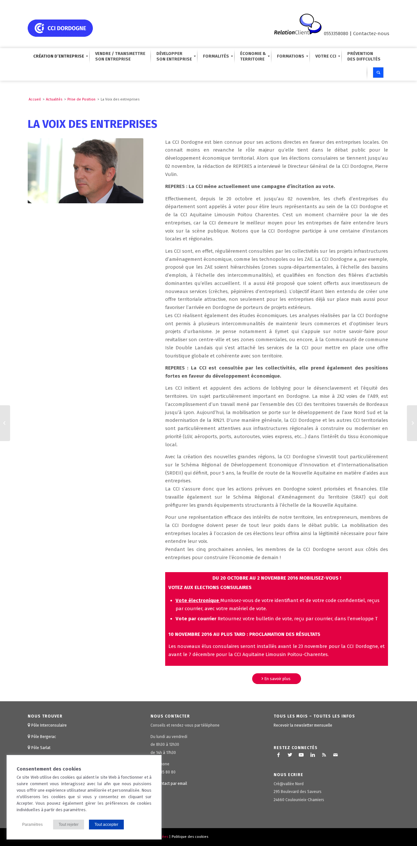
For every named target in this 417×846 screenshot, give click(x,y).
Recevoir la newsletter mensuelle (303, 725)
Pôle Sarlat (40, 747)
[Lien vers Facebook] (278, 755)
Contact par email (171, 783)
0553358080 (336, 33)
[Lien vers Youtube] (301, 755)
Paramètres (32, 824)
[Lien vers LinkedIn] (313, 755)
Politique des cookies (190, 837)
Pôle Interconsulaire (49, 725)
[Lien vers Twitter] (290, 755)
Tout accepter (106, 824)
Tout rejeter (69, 824)
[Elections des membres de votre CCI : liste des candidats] (5, 423)
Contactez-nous (371, 33)
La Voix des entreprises (92, 124)
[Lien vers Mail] (335, 755)
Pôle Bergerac (43, 736)
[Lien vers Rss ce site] (324, 755)
